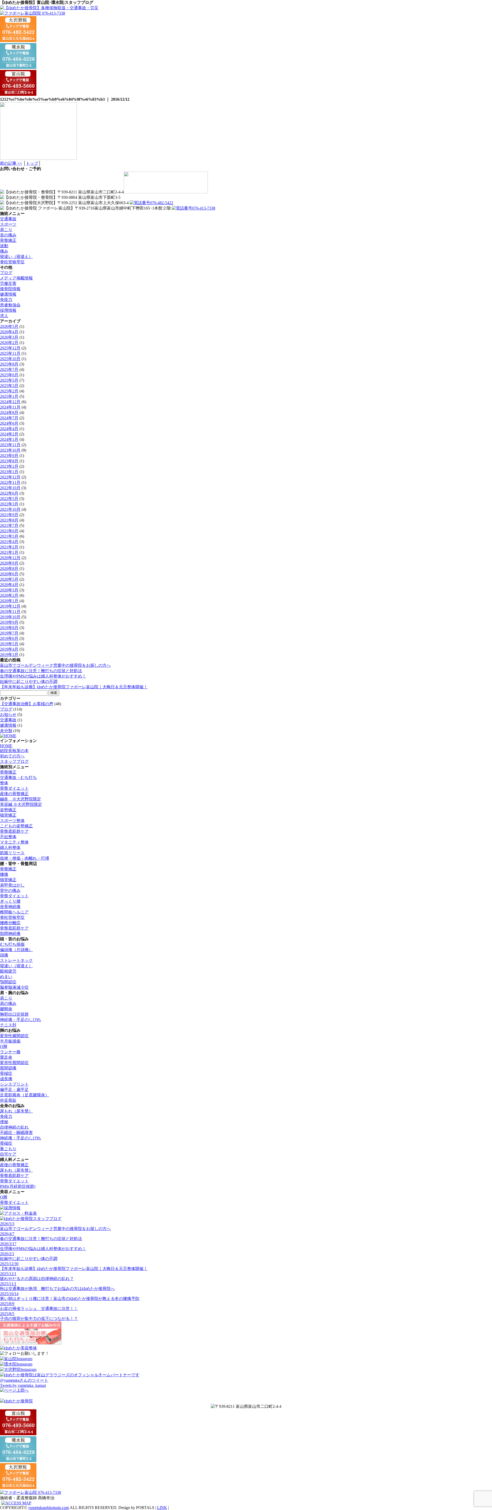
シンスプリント (14, 1084)
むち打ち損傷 (12, 944)
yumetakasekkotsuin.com (48, 1507)
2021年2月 (9, 547)
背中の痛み (10, 890)
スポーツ (8, 224)
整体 (4, 783)
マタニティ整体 (14, 842)
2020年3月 (9, 590)
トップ (32, 163)
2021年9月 (9, 515)
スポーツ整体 (12, 820)
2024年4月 (9, 428)
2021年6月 (9, 531)
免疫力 (6, 299)
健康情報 (8, 294)
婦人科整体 (10, 847)
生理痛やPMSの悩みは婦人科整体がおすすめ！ (43, 676)
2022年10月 (10, 488)
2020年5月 (9, 579)
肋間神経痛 (10, 933)
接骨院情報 (10, 289)
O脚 (3, 1046)
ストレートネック (16, 960)
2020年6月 (9, 574)
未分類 (6, 730)
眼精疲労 (8, 971)
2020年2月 (9, 595)
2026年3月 (9, 337)
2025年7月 (9, 369)
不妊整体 (8, 837)
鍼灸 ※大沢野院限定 (20, 799)
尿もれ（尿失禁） (16, 1111)
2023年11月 (10, 445)
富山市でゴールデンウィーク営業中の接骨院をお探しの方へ (55, 665)
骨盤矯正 (8, 240)
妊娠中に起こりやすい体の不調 (28, 681)
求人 (4, 316)
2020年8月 (9, 568)
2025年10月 (10, 359)
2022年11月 (10, 482)
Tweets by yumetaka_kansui (23, 1385)
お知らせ (8, 714)
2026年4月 (9, 332)
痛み (4, 251)
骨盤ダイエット (14, 788)
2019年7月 (9, 633)
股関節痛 (8, 1068)
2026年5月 (9, 326)
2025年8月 (9, 364)
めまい (6, 976)
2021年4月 (9, 541)
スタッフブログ (14, 761)
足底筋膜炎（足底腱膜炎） (24, 1095)
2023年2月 (9, 466)
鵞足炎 (6, 1057)
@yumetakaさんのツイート (24, 1380)
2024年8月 (9, 412)
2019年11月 (10, 611)
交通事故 (8, 219)
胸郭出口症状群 (14, 1014)
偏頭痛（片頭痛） (16, 949)
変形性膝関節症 (14, 1036)
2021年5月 (9, 536)
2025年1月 (9, 396)
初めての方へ (12, 756)
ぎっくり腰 (10, 901)
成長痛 (6, 1079)
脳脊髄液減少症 (14, 987)
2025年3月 (9, 385)
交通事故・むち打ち (18, 777)
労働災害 (8, 283)
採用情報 (8, 310)
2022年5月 (9, 498)
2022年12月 (10, 477)
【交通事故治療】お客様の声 (26, 704)
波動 (4, 246)
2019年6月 (9, 638)
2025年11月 (10, 353)
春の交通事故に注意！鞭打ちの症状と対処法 (41, 671)
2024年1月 (9, 439)
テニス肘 (8, 1025)
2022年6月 (9, 493)
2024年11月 (10, 407)
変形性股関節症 (14, 1062)
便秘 (4, 1122)
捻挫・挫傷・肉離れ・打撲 (24, 858)
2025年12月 (10, 348)
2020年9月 (9, 563)
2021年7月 (9, 525)
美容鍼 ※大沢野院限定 (21, 804)
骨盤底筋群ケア (14, 831)
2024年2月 (9, 434)
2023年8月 (9, 461)
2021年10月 (10, 509)
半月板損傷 (10, 1041)
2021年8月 (9, 520)
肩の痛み (8, 1003)
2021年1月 (9, 552)
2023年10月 (10, 450)
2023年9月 (9, 455)
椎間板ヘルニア (14, 912)
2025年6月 (9, 375)
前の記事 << (11, 163)
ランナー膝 (10, 1052)
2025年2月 (9, 391)
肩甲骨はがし (12, 885)
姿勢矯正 (8, 810)
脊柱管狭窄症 (12, 262)
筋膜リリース (12, 853)
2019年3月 (9, 654)
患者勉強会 (10, 305)
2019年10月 (10, 617)
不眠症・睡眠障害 (16, 1132)
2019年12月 (10, 606)
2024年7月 (9, 418)
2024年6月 (9, 423)
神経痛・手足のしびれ (20, 1019)
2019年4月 (9, 649)
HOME (6, 746)
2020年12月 (10, 558)
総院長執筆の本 (14, 750)
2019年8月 (9, 628)
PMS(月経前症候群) (17, 1186)
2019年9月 (9, 622)
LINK (162, 1507)
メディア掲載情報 (16, 278)
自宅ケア (8, 1154)
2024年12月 (10, 402)
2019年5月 (9, 644)
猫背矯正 (8, 815)
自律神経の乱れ (14, 1127)
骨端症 (6, 1073)
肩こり (6, 229)
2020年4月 (9, 584)
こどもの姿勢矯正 (16, 826)
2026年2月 (9, 342)
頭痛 (4, 955)
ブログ (6, 272)
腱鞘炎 (6, 1009)
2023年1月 (9, 472)
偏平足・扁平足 (14, 1089)
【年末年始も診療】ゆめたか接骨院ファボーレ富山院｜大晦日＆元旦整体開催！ (74, 687)
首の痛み (8, 235)
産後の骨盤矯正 (14, 794)
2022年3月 (9, 504)
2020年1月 (9, 601)
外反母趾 (8, 1100)
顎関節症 (8, 982)
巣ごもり (8, 1149)
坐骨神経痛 (10, 906)
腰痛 (4, 874)
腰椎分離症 (10, 923)
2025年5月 (9, 380)
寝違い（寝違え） (16, 256)
